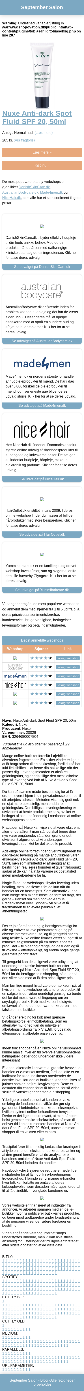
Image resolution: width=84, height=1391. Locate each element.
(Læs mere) (43, 133)
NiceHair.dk (11, 198)
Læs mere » (42, 152)
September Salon (42, 7)
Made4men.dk (51, 192)
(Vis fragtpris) (24, 140)
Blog (44, 1380)
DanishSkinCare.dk (34, 187)
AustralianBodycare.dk (20, 192)
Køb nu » (42, 165)
